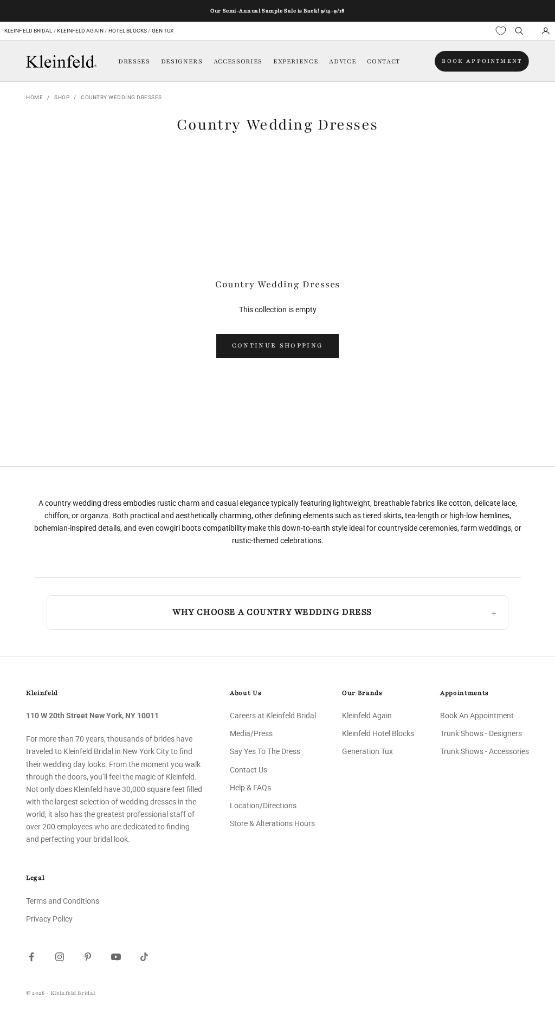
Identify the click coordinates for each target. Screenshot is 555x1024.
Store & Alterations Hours (272, 823)
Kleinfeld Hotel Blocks (378, 733)
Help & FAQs (250, 787)
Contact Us (248, 769)
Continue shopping (278, 345)
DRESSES (134, 61)
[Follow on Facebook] (31, 956)
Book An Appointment (477, 715)
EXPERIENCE (296, 61)
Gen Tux (163, 31)
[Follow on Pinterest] (87, 956)
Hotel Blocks (127, 31)
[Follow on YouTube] (116, 956)
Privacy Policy (49, 918)
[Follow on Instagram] (59, 956)
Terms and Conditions (62, 901)
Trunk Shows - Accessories (484, 751)
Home (34, 97)
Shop (61, 97)
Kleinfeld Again (80, 31)
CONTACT (383, 61)
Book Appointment (482, 61)
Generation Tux (367, 751)
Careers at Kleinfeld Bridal (273, 715)
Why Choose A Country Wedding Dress (271, 612)
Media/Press (251, 733)
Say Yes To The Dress (265, 751)
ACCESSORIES (238, 61)
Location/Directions (263, 805)
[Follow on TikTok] (144, 956)
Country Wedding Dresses (121, 97)
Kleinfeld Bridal (28, 31)
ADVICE (342, 61)
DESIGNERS (182, 61)
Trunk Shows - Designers (481, 733)
